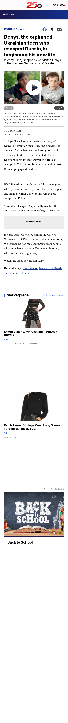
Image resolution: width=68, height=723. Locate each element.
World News (14, 29)
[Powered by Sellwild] (59, 489)
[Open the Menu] (5, 5)
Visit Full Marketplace (53, 295)
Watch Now (58, 5)
